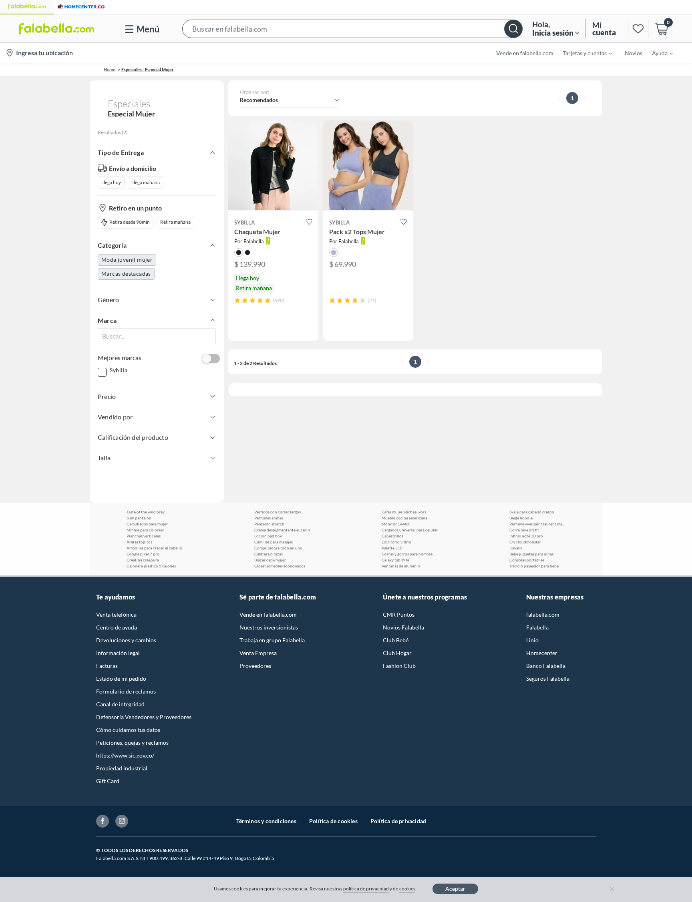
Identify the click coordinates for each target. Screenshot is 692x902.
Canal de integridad (120, 704)
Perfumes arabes (268, 517)
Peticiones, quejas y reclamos (132, 742)
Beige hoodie (521, 517)
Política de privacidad (398, 821)
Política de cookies (333, 821)
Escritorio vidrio (396, 541)
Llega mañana (145, 182)
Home (109, 69)
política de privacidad (366, 889)
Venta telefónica (116, 614)
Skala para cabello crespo (531, 511)
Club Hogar (397, 652)
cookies (407, 889)
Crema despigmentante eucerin (282, 529)
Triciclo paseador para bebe (534, 565)
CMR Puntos (398, 614)
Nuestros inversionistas (268, 627)
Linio (532, 640)
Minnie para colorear (145, 529)
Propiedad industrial (121, 768)
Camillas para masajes (273, 541)
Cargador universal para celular (410, 529)
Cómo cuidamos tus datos (128, 729)
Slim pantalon (139, 517)
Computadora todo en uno (278, 547)
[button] (352, 28)
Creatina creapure (143, 559)
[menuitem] (582, 52)
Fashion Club (399, 665)
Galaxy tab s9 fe (395, 559)
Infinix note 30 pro (526, 535)
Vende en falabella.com (268, 614)
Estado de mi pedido (121, 678)
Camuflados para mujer (147, 523)
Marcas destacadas (126, 274)
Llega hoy (111, 182)
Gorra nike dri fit (524, 529)
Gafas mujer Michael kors (404, 511)
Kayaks (515, 547)
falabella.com (542, 614)
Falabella (537, 627)
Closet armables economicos (279, 565)
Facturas (107, 665)
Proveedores (255, 665)
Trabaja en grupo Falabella (272, 640)
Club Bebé (395, 640)
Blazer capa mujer (270, 559)
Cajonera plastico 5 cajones (151, 565)
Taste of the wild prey (146, 511)
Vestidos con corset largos (277, 511)
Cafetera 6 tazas (268, 553)
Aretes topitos (139, 541)
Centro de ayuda (116, 627)
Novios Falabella (403, 627)
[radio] (237, 300)
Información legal (118, 652)
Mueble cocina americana (404, 517)
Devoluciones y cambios (126, 640)
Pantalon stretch (269, 523)
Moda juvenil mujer (127, 260)
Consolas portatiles (526, 559)
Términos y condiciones (266, 821)
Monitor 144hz (395, 523)
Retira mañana (175, 222)
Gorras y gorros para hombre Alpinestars (410, 553)
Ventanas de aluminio (401, 565)
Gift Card (107, 781)
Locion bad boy (268, 535)
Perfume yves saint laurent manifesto (537, 523)
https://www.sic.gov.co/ (125, 755)
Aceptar (455, 888)
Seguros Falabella (547, 678)
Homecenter (541, 652)
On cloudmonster (525, 541)
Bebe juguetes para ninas (531, 553)
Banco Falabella (545, 665)
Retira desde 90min (129, 222)
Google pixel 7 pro (143, 553)
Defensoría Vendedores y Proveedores (143, 717)
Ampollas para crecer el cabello (154, 547)
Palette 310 (392, 547)
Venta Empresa (258, 652)
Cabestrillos (392, 535)
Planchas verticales (144, 535)
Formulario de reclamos (126, 691)
